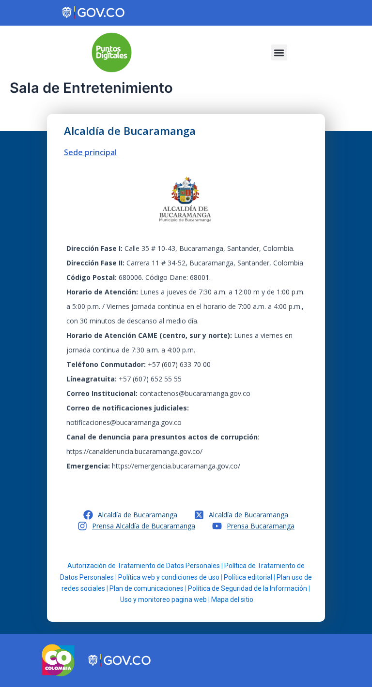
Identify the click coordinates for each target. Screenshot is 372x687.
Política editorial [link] (248, 577)
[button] (279, 52)
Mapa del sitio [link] (232, 599)
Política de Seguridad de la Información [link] (247, 588)
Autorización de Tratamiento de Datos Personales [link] (143, 566)
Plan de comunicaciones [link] (146, 588)
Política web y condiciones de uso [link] (168, 577)
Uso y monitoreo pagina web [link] (163, 599)
